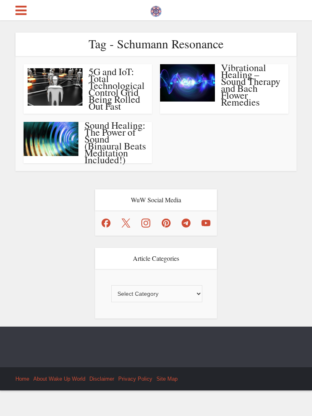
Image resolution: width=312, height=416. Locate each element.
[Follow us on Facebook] (106, 223)
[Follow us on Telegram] (186, 223)
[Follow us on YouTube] (206, 223)
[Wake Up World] (156, 9)
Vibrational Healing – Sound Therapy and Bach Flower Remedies (250, 84)
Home (22, 379)
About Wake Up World (59, 379)
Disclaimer (101, 379)
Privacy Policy (135, 379)
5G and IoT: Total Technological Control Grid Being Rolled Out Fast (117, 89)
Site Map (167, 379)
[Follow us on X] (125, 223)
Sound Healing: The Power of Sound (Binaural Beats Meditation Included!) (115, 142)
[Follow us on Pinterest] (166, 223)
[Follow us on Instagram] (145, 223)
